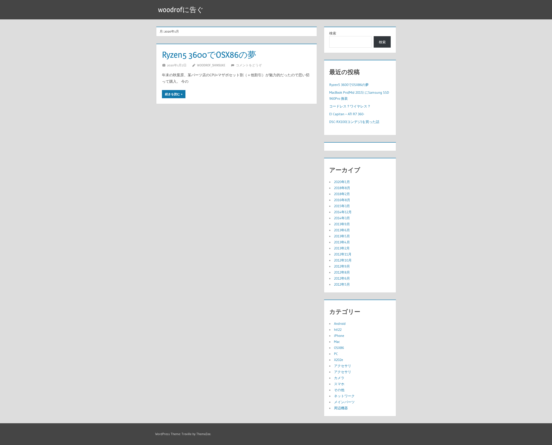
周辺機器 (341, 408)
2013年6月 (342, 230)
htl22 (338, 329)
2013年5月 (342, 236)
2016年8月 (342, 200)
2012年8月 (342, 272)
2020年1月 (342, 182)
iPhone (339, 335)
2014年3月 (342, 218)
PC (336, 354)
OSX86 (339, 347)
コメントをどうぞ (249, 65)
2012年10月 (343, 260)
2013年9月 (342, 224)
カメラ (339, 378)
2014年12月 (343, 212)
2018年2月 (342, 194)
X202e (338, 360)
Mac (337, 341)
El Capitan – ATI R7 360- (346, 114)
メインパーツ (344, 402)
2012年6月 (342, 278)
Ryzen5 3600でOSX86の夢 (209, 54)
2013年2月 (342, 248)
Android (340, 323)
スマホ (339, 384)
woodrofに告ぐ (181, 9)
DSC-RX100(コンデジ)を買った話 (354, 122)
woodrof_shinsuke (211, 65)
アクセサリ (342, 366)
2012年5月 (342, 284)
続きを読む (172, 94)
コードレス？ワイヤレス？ (350, 106)
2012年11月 (342, 254)
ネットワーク (344, 396)
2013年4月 (342, 242)
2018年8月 (342, 188)
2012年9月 (342, 266)
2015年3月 (342, 206)
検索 (332, 33)
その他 (339, 390)
